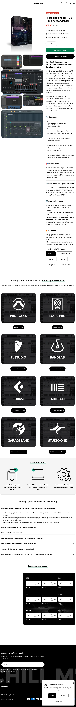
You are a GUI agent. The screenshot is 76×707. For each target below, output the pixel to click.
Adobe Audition (64, 254)
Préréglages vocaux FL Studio (18, 368)
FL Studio (62, 259)
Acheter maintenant (60, 56)
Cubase (50, 259)
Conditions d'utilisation (32, 669)
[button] (72, 3)
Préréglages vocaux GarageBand (18, 451)
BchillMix (10, 699)
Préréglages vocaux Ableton (57, 410)
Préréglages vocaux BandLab (57, 368)
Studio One (66, 265)
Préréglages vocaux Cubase (18, 410)
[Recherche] (62, 3)
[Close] (73, 683)
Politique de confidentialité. (9, 671)
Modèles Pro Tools (18, 327)
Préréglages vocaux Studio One (57, 451)
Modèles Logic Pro (57, 327)
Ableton (50, 254)
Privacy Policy (61, 691)
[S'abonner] (42, 664)
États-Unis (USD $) (7, 695)
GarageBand (52, 265)
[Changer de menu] (2, 3)
